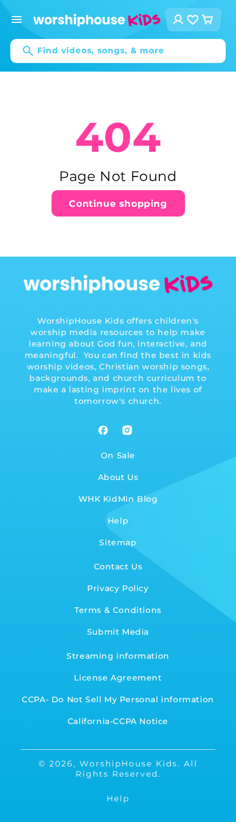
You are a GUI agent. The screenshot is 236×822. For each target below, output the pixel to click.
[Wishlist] (193, 20)
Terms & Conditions (118, 610)
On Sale (118, 455)
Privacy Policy (117, 588)
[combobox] (118, 51)
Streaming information (118, 656)
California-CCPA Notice (118, 721)
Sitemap (117, 542)
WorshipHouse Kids (129, 763)
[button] (16, 19)
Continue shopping (118, 203)
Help (118, 521)
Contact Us (118, 566)
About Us (118, 477)
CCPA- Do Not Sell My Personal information (118, 699)
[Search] (22, 51)
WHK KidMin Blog (118, 499)
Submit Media (118, 632)
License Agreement (118, 677)
